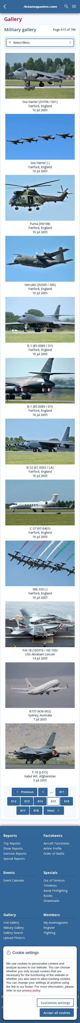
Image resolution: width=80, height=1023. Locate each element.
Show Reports (13, 848)
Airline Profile (53, 848)
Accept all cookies (57, 1013)
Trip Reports (11, 843)
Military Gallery (13, 928)
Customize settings (55, 1003)
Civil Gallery (11, 923)
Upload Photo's (14, 938)
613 (26, 801)
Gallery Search (13, 933)
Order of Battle (54, 853)
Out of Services (54, 880)
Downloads (51, 901)
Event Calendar (13, 880)
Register (49, 928)
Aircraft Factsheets (57, 843)
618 (36, 810)
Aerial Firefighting (55, 891)
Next (53, 810)
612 (13, 801)
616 (66, 801)
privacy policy (31, 990)
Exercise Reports (14, 853)
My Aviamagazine (56, 923)
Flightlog (49, 933)
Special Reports (14, 859)
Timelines (50, 885)
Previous (24, 792)
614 (40, 801)
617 (22, 810)
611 (61, 792)
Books (48, 896)
